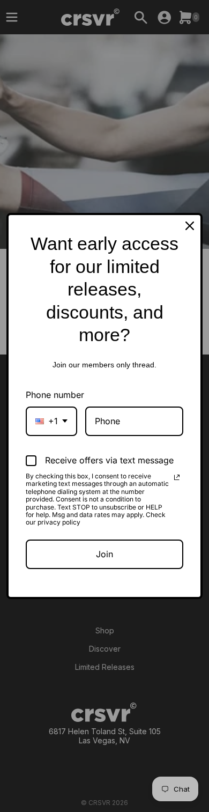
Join (104, 554)
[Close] (190, 226)
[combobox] (51, 421)
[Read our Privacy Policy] (176, 477)
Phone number (55, 394)
